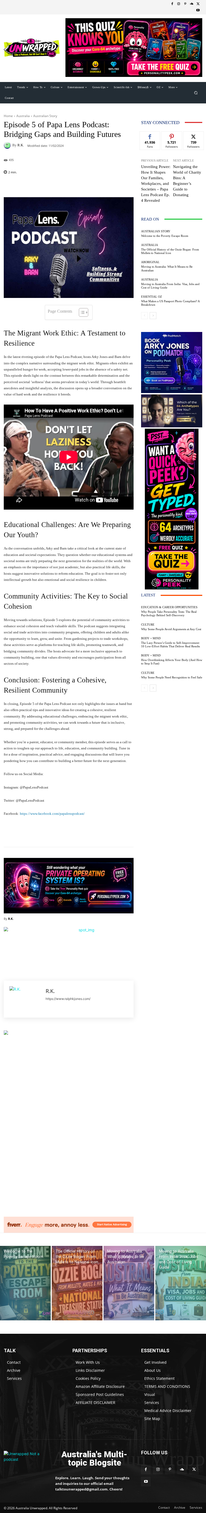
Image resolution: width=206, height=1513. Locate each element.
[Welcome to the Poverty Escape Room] (25, 1283)
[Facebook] (172, 4)
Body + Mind (151, 638)
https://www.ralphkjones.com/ (68, 999)
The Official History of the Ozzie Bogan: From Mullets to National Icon (170, 251)
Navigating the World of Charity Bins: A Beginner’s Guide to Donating (187, 181)
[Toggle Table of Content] (81, 312)
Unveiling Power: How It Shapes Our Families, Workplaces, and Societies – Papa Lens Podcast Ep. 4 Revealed (155, 184)
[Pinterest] (185, 4)
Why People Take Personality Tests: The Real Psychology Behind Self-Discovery (169, 613)
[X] (198, 4)
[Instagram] (178, 4)
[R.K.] (8, 145)
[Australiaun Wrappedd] (26, 1459)
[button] (196, 92)
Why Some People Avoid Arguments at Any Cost (171, 629)
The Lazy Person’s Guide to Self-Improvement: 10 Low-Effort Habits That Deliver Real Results (170, 644)
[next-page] (153, 315)
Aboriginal (150, 262)
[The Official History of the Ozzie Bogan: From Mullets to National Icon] (77, 1283)
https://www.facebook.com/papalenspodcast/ (52, 814)
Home (8, 116)
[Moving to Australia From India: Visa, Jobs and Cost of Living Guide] (180, 1283)
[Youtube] (198, 10)
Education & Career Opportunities (169, 607)
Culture (147, 624)
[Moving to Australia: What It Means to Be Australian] (129, 1283)
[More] (131, 186)
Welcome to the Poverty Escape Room (164, 235)
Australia (23, 116)
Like (150, 135)
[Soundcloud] (191, 4)
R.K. (20, 145)
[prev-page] (144, 315)
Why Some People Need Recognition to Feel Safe (171, 677)
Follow (171, 135)
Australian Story (45, 116)
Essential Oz (151, 296)
